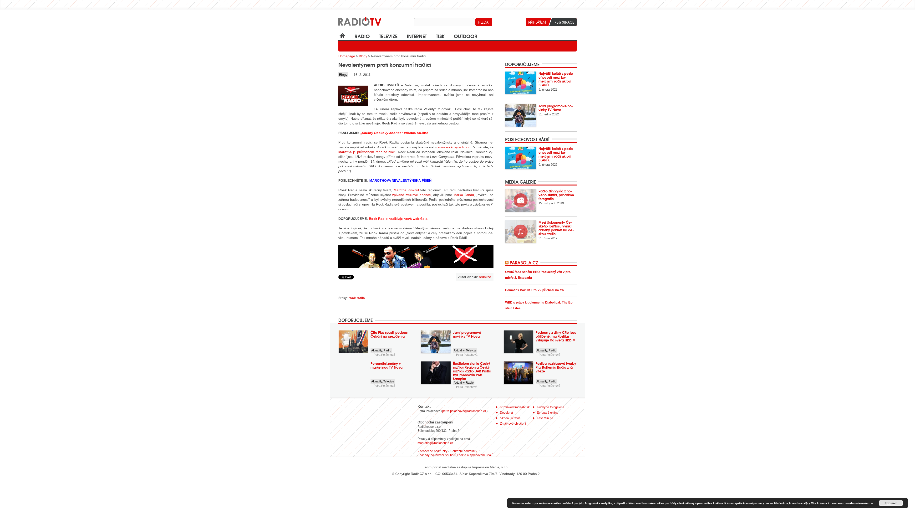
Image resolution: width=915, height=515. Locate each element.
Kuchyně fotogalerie (550, 407)
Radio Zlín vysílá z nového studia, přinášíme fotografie (556, 194)
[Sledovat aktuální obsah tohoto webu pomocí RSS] (507, 262)
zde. (871, 503)
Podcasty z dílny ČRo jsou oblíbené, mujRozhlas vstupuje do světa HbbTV (556, 336)
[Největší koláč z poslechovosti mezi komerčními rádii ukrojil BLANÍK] (520, 83)
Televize (388, 36)
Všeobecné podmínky (432, 451)
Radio (362, 36)
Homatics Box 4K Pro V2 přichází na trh (534, 290)
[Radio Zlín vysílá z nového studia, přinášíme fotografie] (520, 200)
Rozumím (890, 503)
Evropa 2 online (547, 412)
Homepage (346, 56)
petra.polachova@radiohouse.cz (464, 411)
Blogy (363, 56)
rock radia (357, 298)
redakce (485, 277)
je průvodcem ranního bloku (367, 152)
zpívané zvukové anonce (411, 195)
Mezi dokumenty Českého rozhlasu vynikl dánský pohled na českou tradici (556, 228)
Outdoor (465, 36)
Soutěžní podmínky (463, 451)
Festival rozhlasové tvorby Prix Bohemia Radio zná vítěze (556, 367)
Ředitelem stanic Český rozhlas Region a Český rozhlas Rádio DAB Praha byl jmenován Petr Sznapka (472, 371)
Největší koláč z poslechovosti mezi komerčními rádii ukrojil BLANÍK (556, 79)
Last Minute (545, 418)
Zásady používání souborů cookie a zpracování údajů (456, 455)
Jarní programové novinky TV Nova (556, 107)
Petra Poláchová (384, 354)
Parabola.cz (524, 262)
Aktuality (376, 350)
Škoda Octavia (510, 418)
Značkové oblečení (513, 423)
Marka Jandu (463, 195)
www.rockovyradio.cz (454, 147)
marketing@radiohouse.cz (435, 443)
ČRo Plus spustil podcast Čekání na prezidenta (389, 334)
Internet (417, 36)
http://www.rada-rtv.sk (515, 407)
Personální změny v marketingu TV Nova (386, 365)
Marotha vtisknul (406, 190)
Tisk (440, 36)
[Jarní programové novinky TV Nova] (520, 115)
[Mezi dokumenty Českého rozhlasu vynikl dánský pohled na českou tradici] (520, 231)
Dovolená (506, 412)
